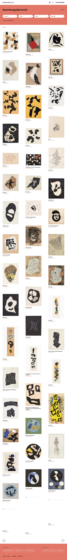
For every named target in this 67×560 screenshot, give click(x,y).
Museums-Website (8, 550)
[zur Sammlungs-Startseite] (4, 540)
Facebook (45, 550)
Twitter (53, 550)
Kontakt (4, 556)
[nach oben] (62, 540)
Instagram (60, 550)
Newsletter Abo (19, 550)
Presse (8, 556)
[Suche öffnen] (53, 3)
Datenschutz (20, 556)
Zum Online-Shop (30, 550)
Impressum (14, 556)
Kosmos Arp (8, 2)
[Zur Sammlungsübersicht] (50, 3)
